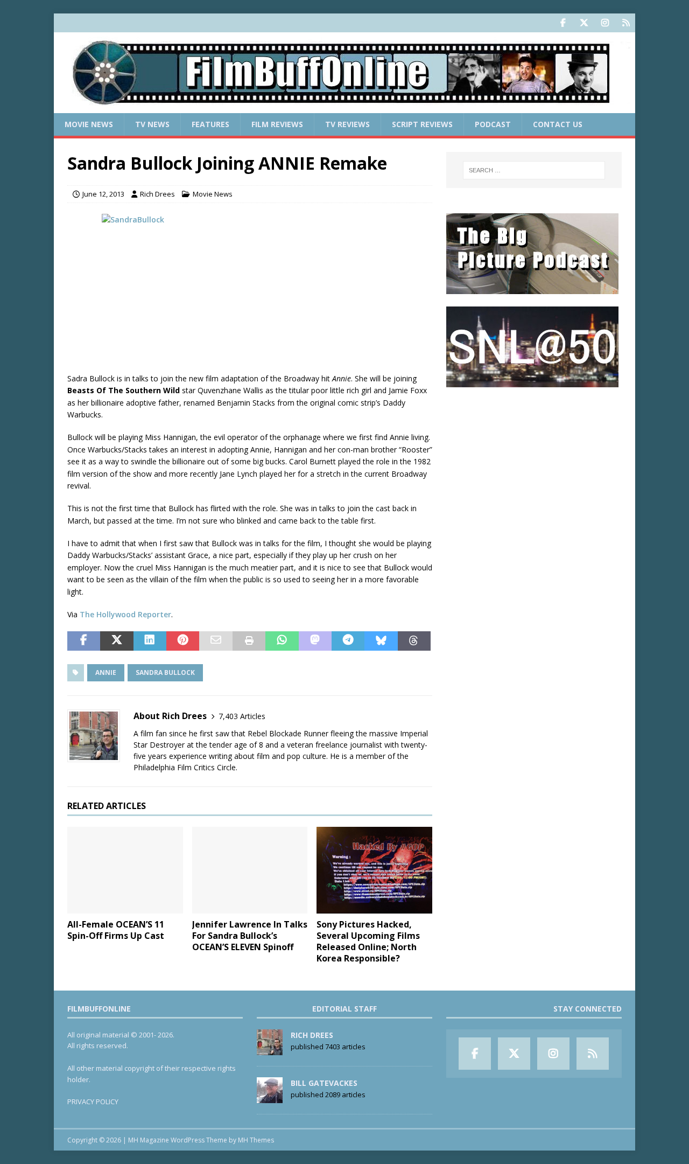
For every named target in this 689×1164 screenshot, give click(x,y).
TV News (152, 124)
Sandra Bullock (165, 672)
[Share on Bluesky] (380, 641)
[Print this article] (249, 641)
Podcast (493, 124)
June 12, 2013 (103, 194)
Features (210, 124)
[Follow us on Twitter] (583, 22)
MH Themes (256, 1140)
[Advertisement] (534, 466)
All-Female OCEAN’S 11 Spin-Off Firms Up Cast (115, 930)
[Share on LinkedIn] (149, 641)
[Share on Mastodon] (315, 641)
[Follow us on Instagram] (604, 22)
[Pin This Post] (182, 641)
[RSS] (625, 22)
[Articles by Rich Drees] (270, 1049)
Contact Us (557, 124)
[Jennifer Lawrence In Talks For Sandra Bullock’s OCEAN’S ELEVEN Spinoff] (250, 870)
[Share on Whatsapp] (281, 641)
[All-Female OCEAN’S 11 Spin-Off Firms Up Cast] (125, 870)
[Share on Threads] (414, 641)
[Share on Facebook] (83, 641)
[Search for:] (534, 170)
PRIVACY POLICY (92, 1101)
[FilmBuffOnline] (344, 107)
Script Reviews (422, 124)
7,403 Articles (242, 716)
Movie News (89, 124)
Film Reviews (277, 124)
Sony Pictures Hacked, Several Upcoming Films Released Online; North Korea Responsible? (368, 941)
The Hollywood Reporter (125, 614)
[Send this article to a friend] (215, 641)
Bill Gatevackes (324, 1083)
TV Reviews (347, 124)
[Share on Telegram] (348, 641)
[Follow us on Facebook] (562, 22)
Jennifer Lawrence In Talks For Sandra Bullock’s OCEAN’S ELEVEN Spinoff (249, 935)
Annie (105, 672)
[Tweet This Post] (116, 641)
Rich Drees (157, 194)
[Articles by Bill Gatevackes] (270, 1097)
